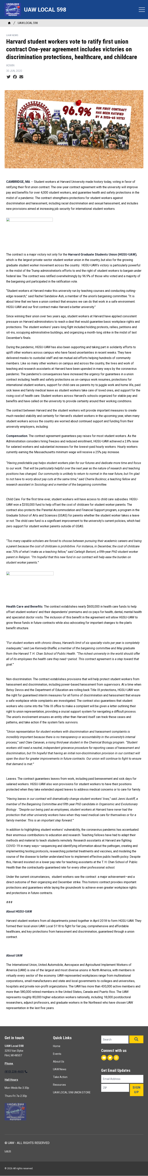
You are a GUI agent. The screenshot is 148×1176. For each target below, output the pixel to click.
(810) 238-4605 (14, 1071)
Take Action (60, 1077)
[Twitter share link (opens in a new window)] (8, 77)
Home (56, 1046)
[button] (136, 1039)
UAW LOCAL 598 (28, 23)
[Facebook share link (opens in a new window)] (15, 77)
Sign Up (137, 1090)
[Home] (9, 23)
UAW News (12, 35)
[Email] (21, 77)
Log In (8, 1151)
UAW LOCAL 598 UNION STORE (72, 1092)
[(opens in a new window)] (74, 232)
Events (57, 1053)
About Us (58, 1061)
